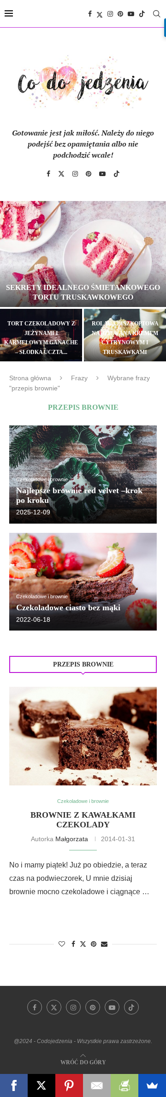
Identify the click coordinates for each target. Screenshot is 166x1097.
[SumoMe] (152, 1085)
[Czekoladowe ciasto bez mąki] (83, 582)
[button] (12, 281)
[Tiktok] (142, 13)
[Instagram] (110, 13)
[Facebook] (90, 13)
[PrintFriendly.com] (124, 1085)
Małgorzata (71, 839)
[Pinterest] (120, 13)
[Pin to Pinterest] (93, 944)
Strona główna (30, 378)
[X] (41, 1085)
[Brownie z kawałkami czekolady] (83, 736)
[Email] (97, 1085)
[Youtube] (131, 13)
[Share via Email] (104, 944)
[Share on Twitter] (83, 944)
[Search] (156, 13)
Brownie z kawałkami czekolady (83, 819)
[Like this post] (62, 944)
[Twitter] (99, 13)
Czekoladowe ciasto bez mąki (68, 607)
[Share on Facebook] (73, 944)
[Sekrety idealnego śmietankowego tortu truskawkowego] (83, 254)
